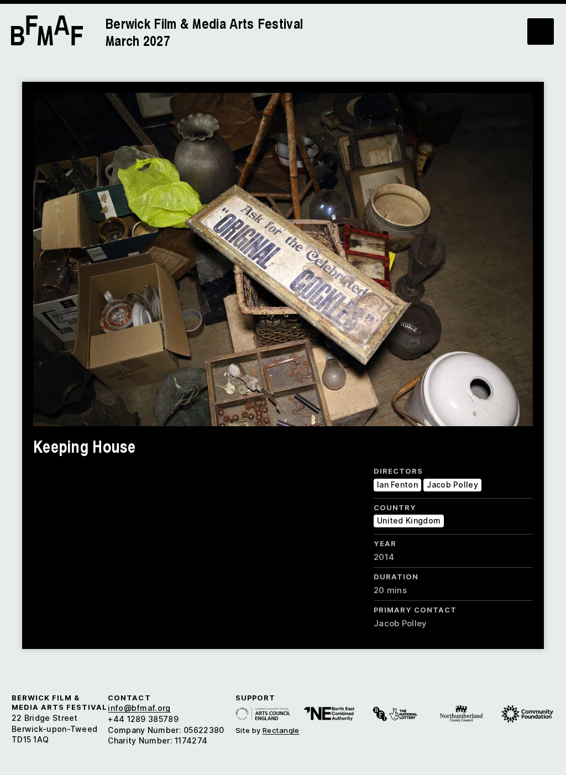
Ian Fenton (397, 484)
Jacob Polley (452, 484)
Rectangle (281, 730)
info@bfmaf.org (139, 708)
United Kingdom (409, 520)
